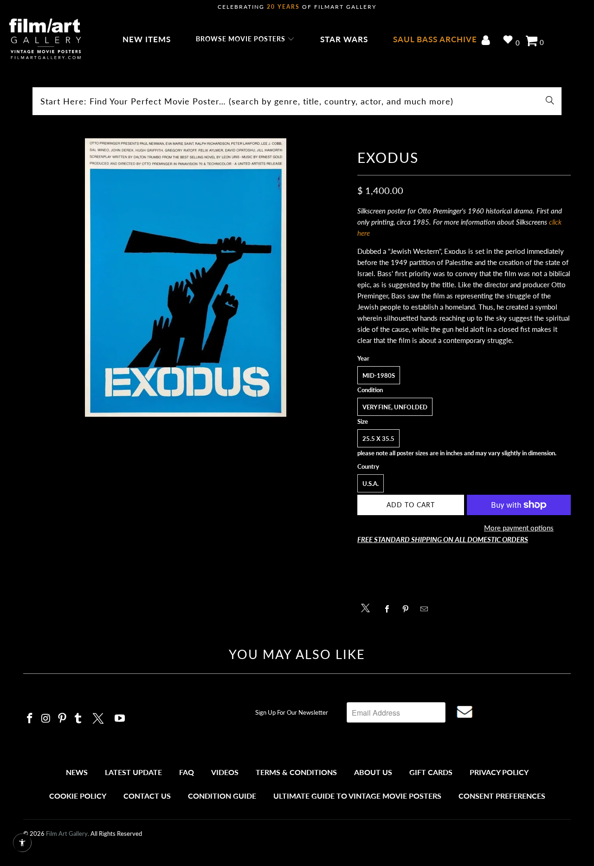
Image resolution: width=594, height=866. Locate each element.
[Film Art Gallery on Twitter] (99, 717)
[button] (245, 39)
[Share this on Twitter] (367, 607)
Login (487, 41)
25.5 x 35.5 (378, 438)
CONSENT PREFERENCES (501, 795)
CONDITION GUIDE (222, 795)
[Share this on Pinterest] (408, 609)
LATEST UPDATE (133, 772)
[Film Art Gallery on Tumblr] (78, 718)
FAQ (186, 772)
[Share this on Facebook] (389, 609)
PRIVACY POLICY (499, 772)
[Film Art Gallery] (45, 39)
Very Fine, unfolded (394, 407)
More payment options (519, 527)
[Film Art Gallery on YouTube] (120, 718)
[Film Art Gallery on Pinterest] (62, 718)
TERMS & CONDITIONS (296, 772)
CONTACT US (147, 795)
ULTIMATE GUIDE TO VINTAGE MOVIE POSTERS (357, 795)
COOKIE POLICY (77, 795)
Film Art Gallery (67, 833)
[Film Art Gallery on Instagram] (46, 718)
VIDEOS (225, 772)
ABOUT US (373, 772)
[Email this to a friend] (427, 609)
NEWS (77, 772)
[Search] (550, 101)
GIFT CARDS (430, 772)
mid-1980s (378, 375)
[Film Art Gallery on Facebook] (30, 718)
